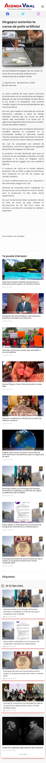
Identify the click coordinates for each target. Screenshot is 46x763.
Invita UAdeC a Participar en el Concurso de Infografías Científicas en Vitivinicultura (21, 526)
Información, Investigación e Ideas (19, 9)
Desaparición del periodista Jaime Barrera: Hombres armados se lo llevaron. (21, 317)
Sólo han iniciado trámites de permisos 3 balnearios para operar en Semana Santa (21, 283)
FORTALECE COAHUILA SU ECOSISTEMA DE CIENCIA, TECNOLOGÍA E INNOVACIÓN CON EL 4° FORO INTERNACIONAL (23, 705)
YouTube (12, 750)
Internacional (10, 85)
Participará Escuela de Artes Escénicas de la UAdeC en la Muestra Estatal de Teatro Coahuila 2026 (22, 561)
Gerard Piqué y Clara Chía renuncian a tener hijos (22, 385)
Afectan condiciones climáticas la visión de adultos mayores (21, 419)
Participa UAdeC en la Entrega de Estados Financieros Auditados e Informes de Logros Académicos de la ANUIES (21, 490)
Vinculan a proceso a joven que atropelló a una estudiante (21, 351)
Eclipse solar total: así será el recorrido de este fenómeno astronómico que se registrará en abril (23, 454)
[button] (42, 7)
